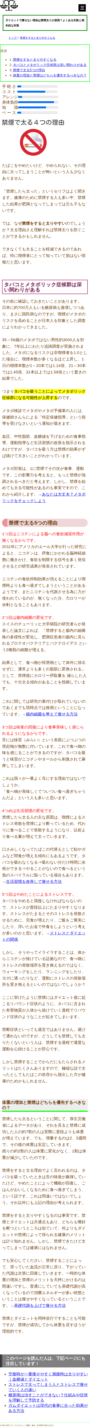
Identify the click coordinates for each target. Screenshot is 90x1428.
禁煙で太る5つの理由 (29, 70)
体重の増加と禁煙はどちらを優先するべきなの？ (50, 75)
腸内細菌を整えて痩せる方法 (52, 714)
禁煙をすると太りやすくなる (37, 37)
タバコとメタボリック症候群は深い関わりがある (50, 65)
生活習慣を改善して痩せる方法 (34, 881)
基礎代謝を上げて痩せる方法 (40, 1305)
